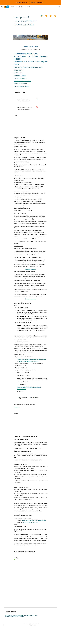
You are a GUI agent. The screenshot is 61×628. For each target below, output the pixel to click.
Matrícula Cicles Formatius (20, 83)
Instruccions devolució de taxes (21, 86)
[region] (30, 2)
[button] (2, 7)
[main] (26, 21)
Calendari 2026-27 (18, 70)
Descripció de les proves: (20, 75)
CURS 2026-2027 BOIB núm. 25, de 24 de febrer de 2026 (28, 67)
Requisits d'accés (18, 72)
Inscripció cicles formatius (20, 78)
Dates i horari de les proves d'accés (22, 81)
